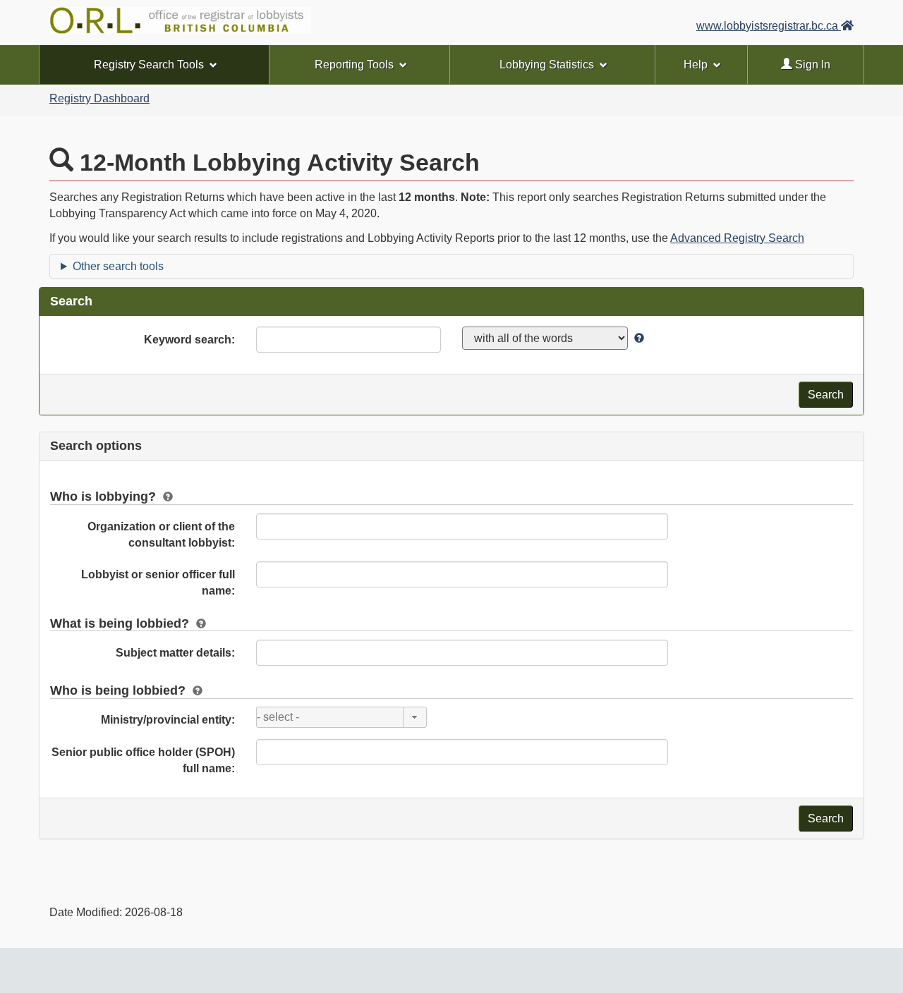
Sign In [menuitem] (811, 65)
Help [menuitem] (696, 65)
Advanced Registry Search (737, 238)
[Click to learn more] (637, 338)
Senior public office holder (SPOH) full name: (143, 760)
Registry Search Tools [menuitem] (149, 65)
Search (826, 395)
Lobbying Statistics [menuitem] (546, 65)
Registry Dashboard (99, 98)
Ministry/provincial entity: (168, 720)
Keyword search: (189, 340)
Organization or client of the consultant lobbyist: (161, 534)
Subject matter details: (175, 653)
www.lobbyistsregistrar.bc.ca (768, 26)
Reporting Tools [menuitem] (354, 65)
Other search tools (118, 266)
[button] (415, 717)
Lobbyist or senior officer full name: (158, 582)
